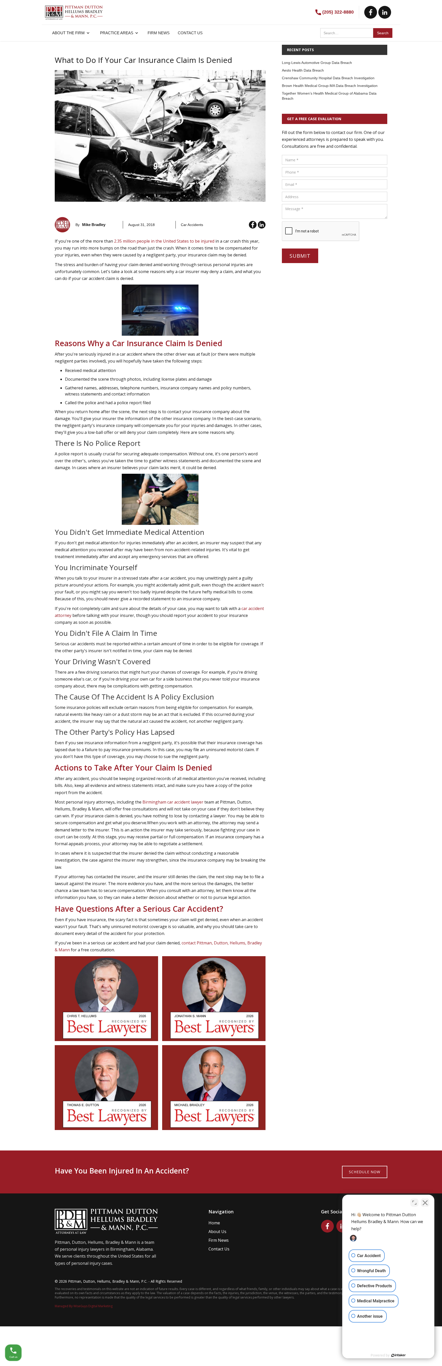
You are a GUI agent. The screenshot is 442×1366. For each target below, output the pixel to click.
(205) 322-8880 (338, 12)
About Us (217, 1231)
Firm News (218, 1240)
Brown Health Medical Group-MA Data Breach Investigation (330, 86)
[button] (71, 33)
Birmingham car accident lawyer (172, 802)
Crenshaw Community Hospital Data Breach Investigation (328, 78)
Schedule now (364, 1171)
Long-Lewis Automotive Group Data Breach (317, 63)
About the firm (68, 33)
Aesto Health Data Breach (303, 70)
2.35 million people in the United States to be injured (164, 241)
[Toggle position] (414, 1203)
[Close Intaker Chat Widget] (425, 1203)
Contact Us (218, 1249)
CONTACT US (190, 33)
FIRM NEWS (159, 33)
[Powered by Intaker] (398, 1355)
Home (214, 1223)
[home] (74, 10)
